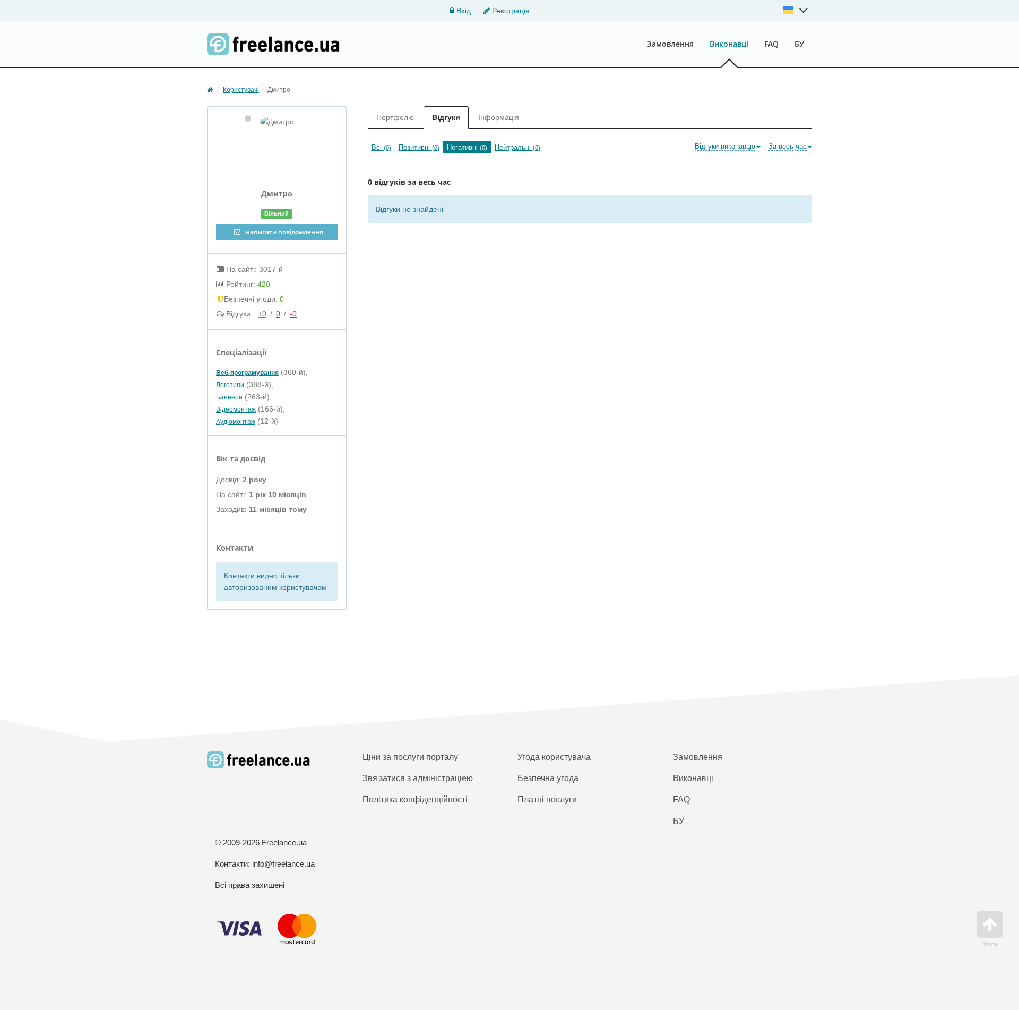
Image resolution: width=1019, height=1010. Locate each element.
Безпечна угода (547, 778)
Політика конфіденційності (415, 799)
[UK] (795, 10)
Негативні (467, 147)
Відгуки (446, 117)
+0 (262, 314)
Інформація (498, 117)
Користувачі (241, 89)
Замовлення (670, 44)
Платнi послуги (547, 799)
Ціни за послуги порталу (410, 756)
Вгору (990, 944)
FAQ (771, 44)
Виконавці (729, 44)
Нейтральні (517, 147)
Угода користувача (554, 756)
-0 (293, 314)
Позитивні (419, 147)
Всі (381, 147)
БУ (799, 44)
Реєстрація (510, 10)
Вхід (462, 10)
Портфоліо (395, 117)
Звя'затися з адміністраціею (417, 778)
